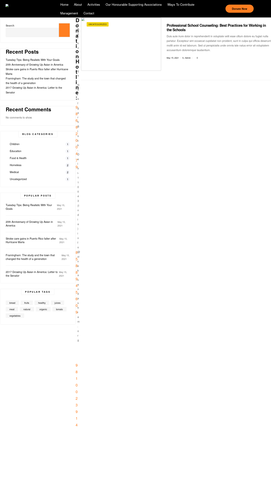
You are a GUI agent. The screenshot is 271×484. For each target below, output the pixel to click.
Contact (89, 13)
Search (64, 30)
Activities (93, 4)
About (78, 4)
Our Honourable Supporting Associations (134, 4)
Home (64, 4)
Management (69, 13)
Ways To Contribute (180, 4)
